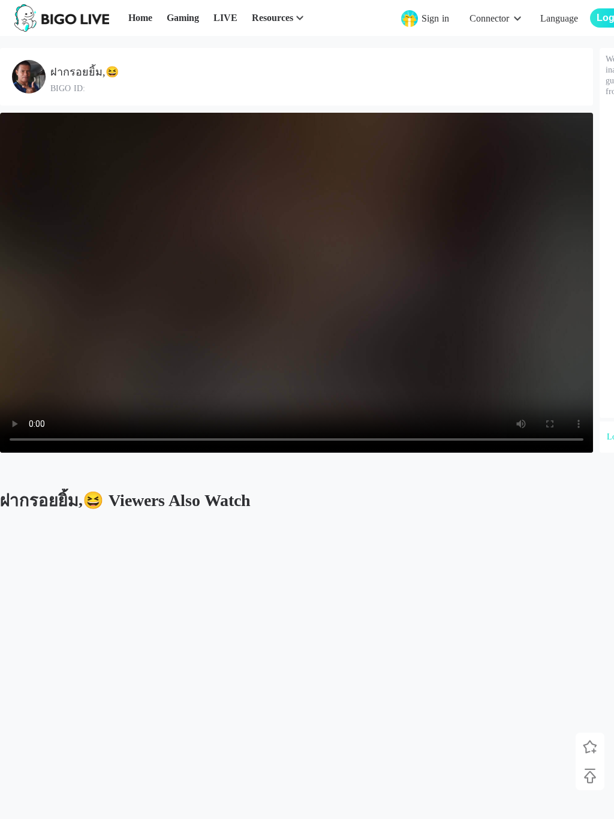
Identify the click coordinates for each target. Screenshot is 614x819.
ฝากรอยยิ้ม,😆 (84, 72)
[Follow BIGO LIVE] (590, 747)
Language (559, 18)
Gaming (183, 18)
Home (140, 18)
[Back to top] (590, 775)
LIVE (225, 18)
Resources (272, 18)
